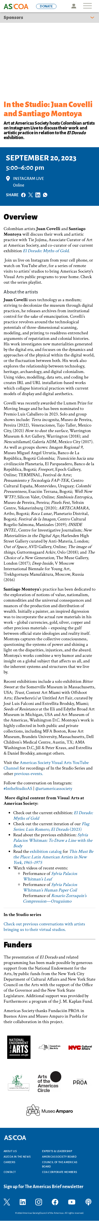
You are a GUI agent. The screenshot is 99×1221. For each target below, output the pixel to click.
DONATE (46, 6)
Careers (9, 1162)
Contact (10, 1172)
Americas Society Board (59, 1156)
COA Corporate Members (59, 1172)
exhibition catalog (46, 852)
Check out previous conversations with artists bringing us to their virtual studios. (44, 927)
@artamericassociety (53, 789)
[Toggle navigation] (87, 6)
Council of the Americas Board (59, 1164)
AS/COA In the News (17, 1156)
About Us (10, 1151)
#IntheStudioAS (18, 789)
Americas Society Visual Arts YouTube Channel (46, 765)
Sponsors (13, 17)
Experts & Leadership (57, 1151)
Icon (73, 6)
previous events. (28, 774)
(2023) (51, 826)
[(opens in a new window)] (19, 1047)
